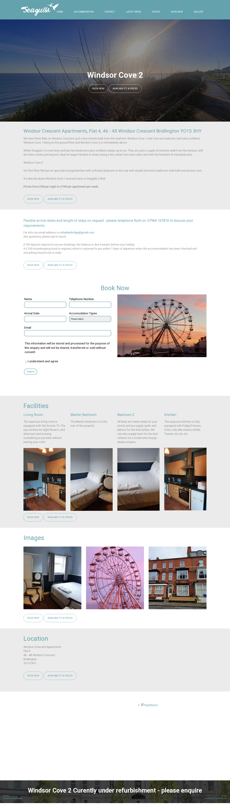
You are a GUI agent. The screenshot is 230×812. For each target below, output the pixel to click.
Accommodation (84, 11)
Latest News (133, 11)
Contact (110, 11)
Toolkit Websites (221, 798)
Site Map (6, 796)
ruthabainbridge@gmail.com (76, 232)
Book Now (98, 88)
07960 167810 (159, 221)
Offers (156, 11)
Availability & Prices (125, 88)
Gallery (198, 11)
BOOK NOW (177, 11)
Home (60, 11)
